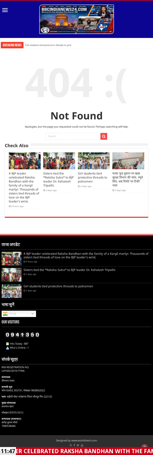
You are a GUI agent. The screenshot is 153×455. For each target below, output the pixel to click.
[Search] (103, 136)
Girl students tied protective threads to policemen (51, 45)
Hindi (12, 313)
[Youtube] (82, 445)
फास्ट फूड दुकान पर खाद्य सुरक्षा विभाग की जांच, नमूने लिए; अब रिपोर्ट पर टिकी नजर (127, 179)
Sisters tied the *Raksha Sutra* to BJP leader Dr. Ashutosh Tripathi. (58, 179)
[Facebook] (74, 445)
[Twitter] (78, 445)
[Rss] (70, 445)
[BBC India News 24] (76, 18)
